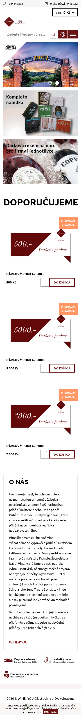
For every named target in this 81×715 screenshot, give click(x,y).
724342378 (16, 3)
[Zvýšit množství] (47, 280)
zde (38, 712)
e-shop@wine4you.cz (64, 3)
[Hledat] (53, 34)
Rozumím (50, 712)
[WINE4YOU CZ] (40, 22)
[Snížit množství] (47, 284)
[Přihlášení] (63, 34)
